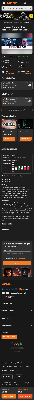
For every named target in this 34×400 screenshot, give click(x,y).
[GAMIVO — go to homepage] (12, 3)
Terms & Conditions (19, 258)
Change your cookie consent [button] (10, 370)
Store (1, 22)
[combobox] (17, 8)
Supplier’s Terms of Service (10, 85)
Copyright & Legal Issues (18, 363)
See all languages (26, 73)
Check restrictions (26, 68)
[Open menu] (4, 3)
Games (6, 22)
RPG (10, 224)
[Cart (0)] (30, 3)
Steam (10, 22)
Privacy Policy (6, 363)
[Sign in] (25, 3)
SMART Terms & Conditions (22, 366)
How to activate (9, 73)
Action (4, 224)
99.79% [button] (7, 87)
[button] (17, 85)
